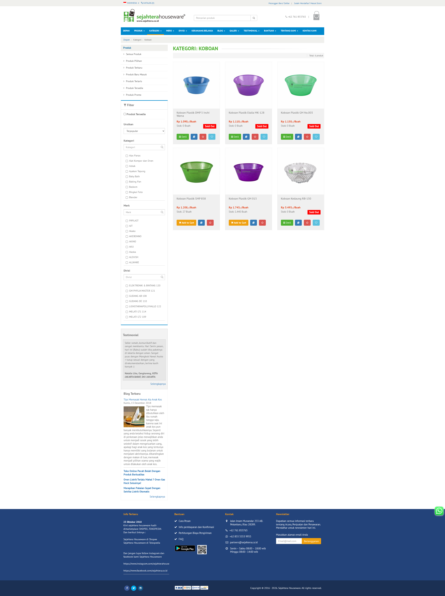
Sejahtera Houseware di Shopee (140, 539)
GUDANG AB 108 (138, 295)
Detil (184, 136)
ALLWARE (134, 262)
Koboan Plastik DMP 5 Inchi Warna (193, 114)
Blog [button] (220, 30)
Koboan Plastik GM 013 (243, 198)
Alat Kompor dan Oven (141, 160)
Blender (133, 197)
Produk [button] (138, 30)
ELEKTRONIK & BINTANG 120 (144, 285)
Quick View (196, 103)
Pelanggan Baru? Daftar (279, 3)
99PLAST (134, 220)
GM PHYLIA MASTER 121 (142, 290)
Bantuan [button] (269, 30)
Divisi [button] (182, 30)
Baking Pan (135, 181)
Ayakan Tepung (137, 171)
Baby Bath (134, 176)
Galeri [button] (233, 30)
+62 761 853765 (238, 530)
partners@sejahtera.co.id (244, 542)
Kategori (154, 30)
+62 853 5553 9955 (240, 536)
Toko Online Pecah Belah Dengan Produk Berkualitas (142, 472)
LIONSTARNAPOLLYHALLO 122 (145, 306)
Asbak (132, 166)
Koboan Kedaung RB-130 (296, 198)
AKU (131, 246)
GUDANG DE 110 (138, 301)
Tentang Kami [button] (288, 30)
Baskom (133, 186)
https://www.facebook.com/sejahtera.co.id (145, 570)
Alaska (132, 251)
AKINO (132, 241)
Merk (169, 30)
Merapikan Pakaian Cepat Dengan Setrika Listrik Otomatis (142, 489)
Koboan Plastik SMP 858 (191, 198)
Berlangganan (311, 541)
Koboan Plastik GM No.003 (297, 112)
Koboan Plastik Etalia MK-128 (246, 112)
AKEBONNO (135, 236)
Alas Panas (134, 155)
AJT (131, 225)
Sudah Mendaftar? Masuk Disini (308, 3)
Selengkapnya (158, 384)
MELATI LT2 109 (137, 316)
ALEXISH (133, 257)
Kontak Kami (310, 30)
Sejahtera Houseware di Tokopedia (141, 542)
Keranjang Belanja (202, 30)
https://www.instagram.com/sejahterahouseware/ (149, 563)
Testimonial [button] (251, 30)
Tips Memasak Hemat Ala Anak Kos (143, 399)
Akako (132, 231)
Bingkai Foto (136, 192)
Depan (126, 30)
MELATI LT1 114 (137, 311)
